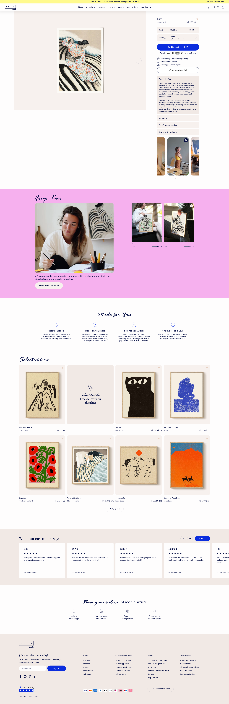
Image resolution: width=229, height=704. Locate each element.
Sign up (56, 668)
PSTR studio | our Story (157, 660)
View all (202, 538)
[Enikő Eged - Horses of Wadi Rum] (187, 465)
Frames (111, 7)
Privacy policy (121, 674)
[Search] (204, 7)
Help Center (153, 677)
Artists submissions (188, 660)
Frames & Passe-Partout (158, 670)
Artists (121, 7)
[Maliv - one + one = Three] (187, 394)
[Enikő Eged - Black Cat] (138, 394)
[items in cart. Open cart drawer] (222, 7)
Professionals (186, 664)
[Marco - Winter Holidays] (90, 465)
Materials (163, 118)
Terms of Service (122, 670)
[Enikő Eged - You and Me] (138, 465)
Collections (132, 7)
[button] (178, 30)
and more (192, 53)
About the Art (165, 79)
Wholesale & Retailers (189, 667)
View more (114, 508)
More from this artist (49, 285)
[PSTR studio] (10, 7)
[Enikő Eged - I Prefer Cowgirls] (42, 394)
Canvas (101, 7)
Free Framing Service (168, 125)
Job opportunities (187, 674)
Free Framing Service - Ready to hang (174, 59)
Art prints (90, 7)
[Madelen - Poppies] (42, 465)
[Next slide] (139, 61)
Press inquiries (186, 670)
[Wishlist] (218, 7)
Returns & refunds (123, 667)
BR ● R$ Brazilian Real (215, 1)
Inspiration (146, 7)
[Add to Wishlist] (197, 19)
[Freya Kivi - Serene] (179, 222)
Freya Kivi (161, 22)
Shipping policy (122, 664)
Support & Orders (123, 660)
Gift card (87, 674)
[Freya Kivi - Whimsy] (147, 222)
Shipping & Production (168, 132)
